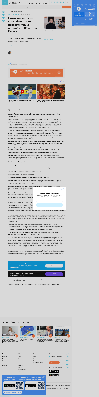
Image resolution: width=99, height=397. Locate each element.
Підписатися (49, 205)
